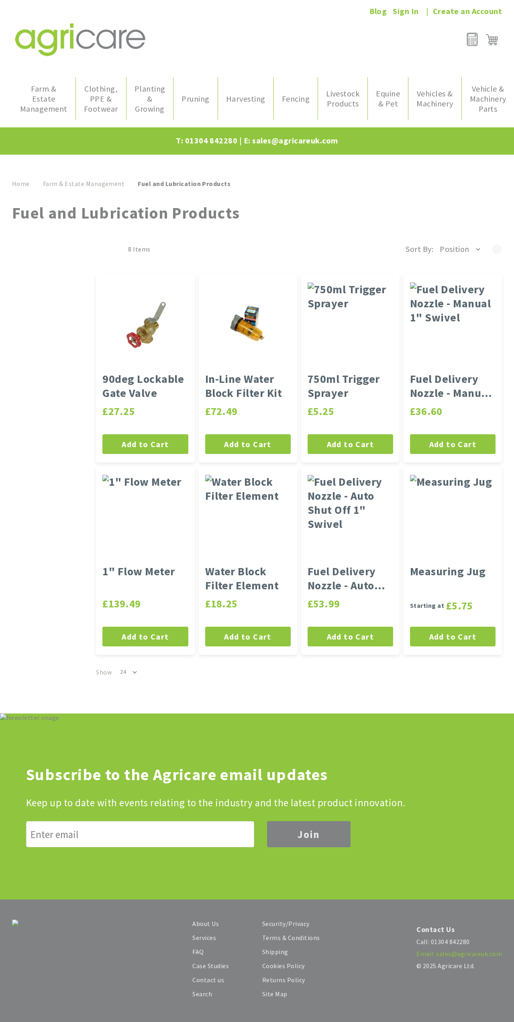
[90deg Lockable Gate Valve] (145, 325)
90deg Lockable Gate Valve (143, 386)
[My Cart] (492, 40)
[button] (460, 249)
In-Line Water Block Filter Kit (243, 386)
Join (309, 834)
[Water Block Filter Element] (248, 517)
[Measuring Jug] (453, 517)
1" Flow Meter (138, 571)
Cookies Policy (283, 966)
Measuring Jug (447, 571)
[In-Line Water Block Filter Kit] (248, 325)
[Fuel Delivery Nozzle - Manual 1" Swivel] (453, 325)
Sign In (405, 11)
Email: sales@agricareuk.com (459, 954)
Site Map (275, 994)
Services (204, 938)
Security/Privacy (286, 924)
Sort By (418, 249)
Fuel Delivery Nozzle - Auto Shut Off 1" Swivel (342, 578)
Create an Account (467, 11)
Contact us (208, 980)
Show (104, 672)
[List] (113, 249)
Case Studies (210, 966)
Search (202, 994)
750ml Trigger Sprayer (344, 386)
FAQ (198, 952)
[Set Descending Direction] (497, 249)
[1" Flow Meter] (145, 517)
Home (21, 184)
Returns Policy (283, 980)
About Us (205, 924)
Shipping (275, 952)
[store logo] (80, 39)
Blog (378, 11)
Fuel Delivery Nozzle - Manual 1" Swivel (450, 386)
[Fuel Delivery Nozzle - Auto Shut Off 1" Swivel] (350, 517)
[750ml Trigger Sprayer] (350, 325)
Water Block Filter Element (242, 578)
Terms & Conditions (291, 938)
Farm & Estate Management (84, 184)
